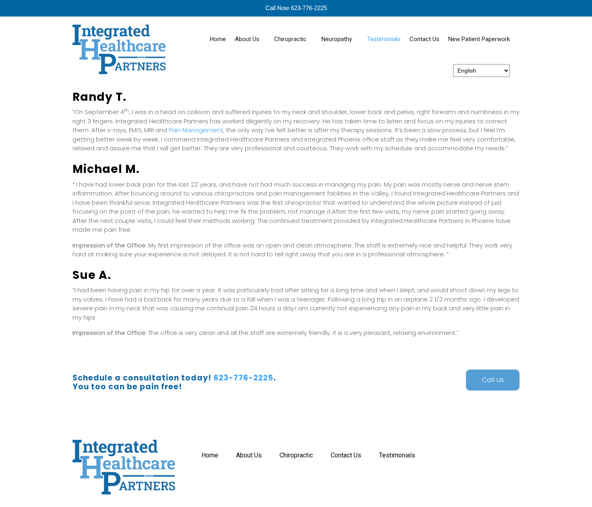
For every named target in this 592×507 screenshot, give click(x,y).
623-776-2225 (243, 377)
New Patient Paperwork (479, 39)
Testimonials (384, 39)
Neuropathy (336, 39)
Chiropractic (290, 39)
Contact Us (424, 39)
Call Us (493, 379)
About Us (247, 39)
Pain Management (196, 130)
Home (218, 39)
